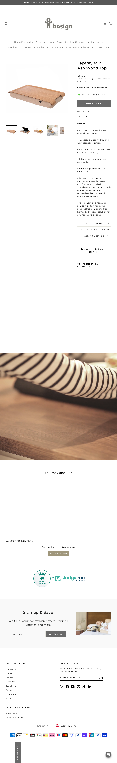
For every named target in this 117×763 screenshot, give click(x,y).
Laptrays (96, 42)
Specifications (94, 223)
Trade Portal (11, 694)
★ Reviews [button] (18, 752)
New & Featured (22, 42)
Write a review (58, 553)
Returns (9, 678)
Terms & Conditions (14, 717)
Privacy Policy (12, 713)
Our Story (10, 690)
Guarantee (10, 682)
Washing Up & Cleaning (20, 47)
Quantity (83, 111)
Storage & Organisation (78, 47)
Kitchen (41, 47)
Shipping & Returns (94, 230)
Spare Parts (11, 686)
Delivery (9, 673)
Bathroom (55, 47)
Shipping (94, 79)
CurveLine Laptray (45, 42)
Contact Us (101, 47)
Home (8, 698)
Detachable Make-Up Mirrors (72, 42)
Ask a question (94, 236)
